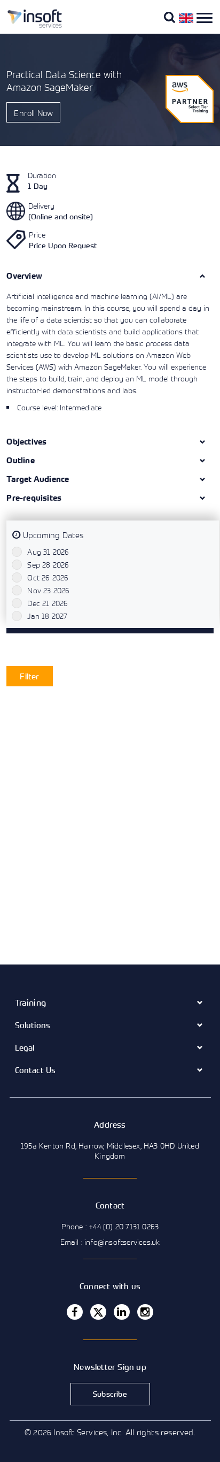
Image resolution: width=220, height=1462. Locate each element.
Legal (25, 1047)
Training (30, 1002)
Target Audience (37, 479)
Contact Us (35, 1070)
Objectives (26, 442)
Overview (24, 276)
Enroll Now (33, 113)
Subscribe (110, 1394)
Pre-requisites (33, 498)
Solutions (33, 1025)
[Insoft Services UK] (30, 26)
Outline (20, 460)
